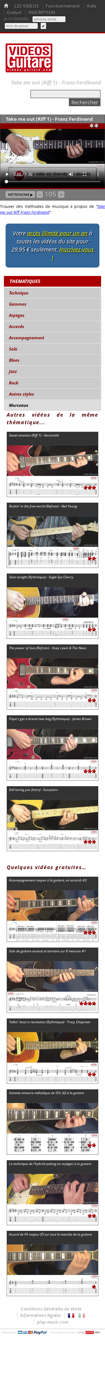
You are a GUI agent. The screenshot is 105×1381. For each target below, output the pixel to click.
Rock (13, 383)
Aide (91, 6)
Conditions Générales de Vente (51, 1309)
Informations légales (40, 1315)
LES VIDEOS (27, 6)
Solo (13, 349)
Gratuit (14, 12)
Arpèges (16, 315)
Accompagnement (26, 338)
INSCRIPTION (42, 12)
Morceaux (18, 405)
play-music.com (53, 1322)
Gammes (17, 304)
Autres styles (21, 394)
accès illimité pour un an (57, 233)
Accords (16, 326)
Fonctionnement (63, 6)
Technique (18, 293)
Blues (14, 360)
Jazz (13, 371)
